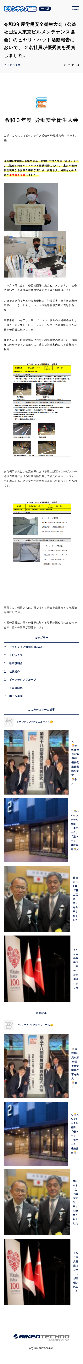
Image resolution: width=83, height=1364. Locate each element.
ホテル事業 (16, 695)
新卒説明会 (16, 663)
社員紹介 (14, 671)
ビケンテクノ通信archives (25, 647)
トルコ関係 (16, 687)
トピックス (16, 655)
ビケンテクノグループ (22, 679)
